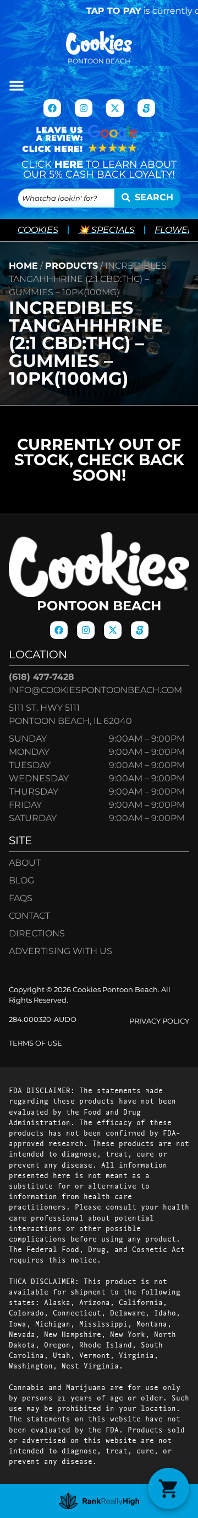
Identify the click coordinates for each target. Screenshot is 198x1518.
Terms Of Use (35, 1043)
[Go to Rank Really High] (99, 1501)
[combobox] (66, 198)
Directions (37, 933)
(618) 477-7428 (41, 677)
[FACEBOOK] (52, 108)
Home (23, 265)
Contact (29, 915)
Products (71, 265)
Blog (21, 880)
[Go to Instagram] (83, 108)
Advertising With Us (60, 951)
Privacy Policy (159, 1021)
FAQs (20, 898)
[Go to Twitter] (115, 108)
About (25, 862)
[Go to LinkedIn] (146, 108)
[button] (16, 85)
